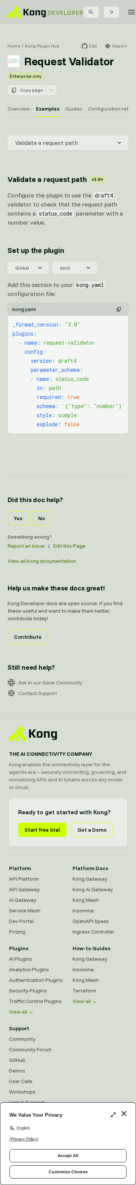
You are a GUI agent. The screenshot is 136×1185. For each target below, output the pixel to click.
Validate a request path (55, 179)
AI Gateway (22, 900)
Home (14, 46)
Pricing (17, 931)
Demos (17, 1070)
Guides (73, 108)
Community (22, 1039)
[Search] (91, 12)
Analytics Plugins (29, 969)
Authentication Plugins (36, 980)
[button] (119, 309)
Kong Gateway (90, 878)
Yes (18, 518)
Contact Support (37, 693)
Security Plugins (28, 990)
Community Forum (30, 1049)
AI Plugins (20, 958)
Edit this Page (69, 545)
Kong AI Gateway (93, 889)
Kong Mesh (86, 900)
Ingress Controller (93, 931)
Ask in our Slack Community (50, 682)
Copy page (31, 90)
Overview (19, 108)
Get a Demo (92, 829)
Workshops (22, 1091)
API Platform (24, 878)
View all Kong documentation (42, 561)
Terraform (84, 990)
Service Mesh (24, 910)
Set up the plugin (36, 250)
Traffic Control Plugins (35, 1001)
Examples (47, 108)
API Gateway (24, 889)
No (41, 518)
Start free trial (42, 829)
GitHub (17, 1060)
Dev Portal (21, 921)
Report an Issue (26, 545)
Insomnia (83, 910)
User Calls (20, 1081)
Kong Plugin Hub (42, 46)
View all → (21, 1011)
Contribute (28, 636)
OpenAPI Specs (91, 921)
